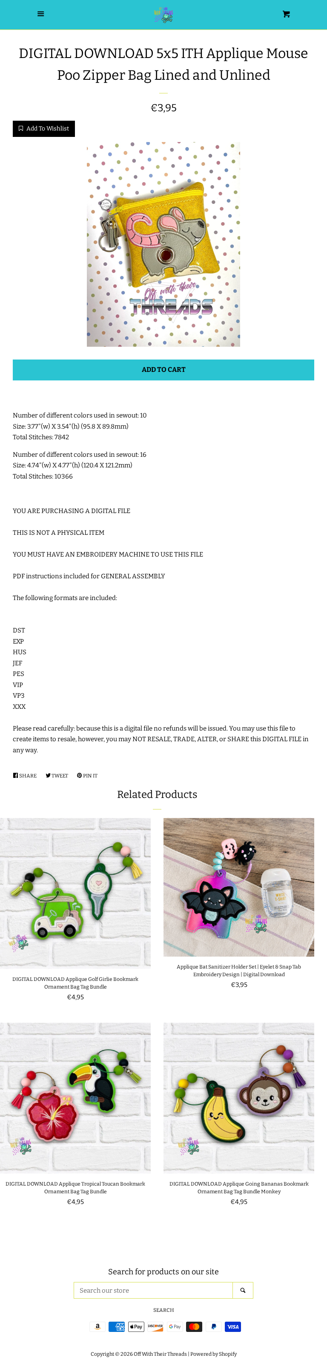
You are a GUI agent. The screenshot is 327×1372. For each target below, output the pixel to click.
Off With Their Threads (160, 1354)
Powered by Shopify (213, 1354)
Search (163, 1310)
